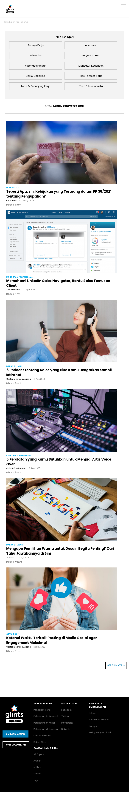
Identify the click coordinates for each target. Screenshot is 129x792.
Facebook (66, 709)
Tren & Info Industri (91, 86)
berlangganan (15, 733)
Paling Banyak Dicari (100, 732)
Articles (38, 760)
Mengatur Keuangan (91, 66)
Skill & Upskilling (35, 76)
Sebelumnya (115, 665)
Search (37, 773)
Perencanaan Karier (44, 722)
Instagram (67, 722)
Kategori (93, 726)
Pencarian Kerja (42, 709)
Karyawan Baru (91, 55)
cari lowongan (16, 744)
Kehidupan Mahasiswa (46, 729)
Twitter (65, 716)
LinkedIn (65, 729)
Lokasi (92, 713)
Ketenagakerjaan (35, 66)
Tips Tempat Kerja (91, 76)
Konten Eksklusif (42, 735)
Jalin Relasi (35, 55)
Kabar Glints (40, 742)
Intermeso (90, 45)
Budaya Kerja (36, 45)
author (37, 767)
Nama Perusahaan (99, 719)
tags (36, 780)
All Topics (39, 754)
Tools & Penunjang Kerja (35, 86)
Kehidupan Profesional (16, 22)
